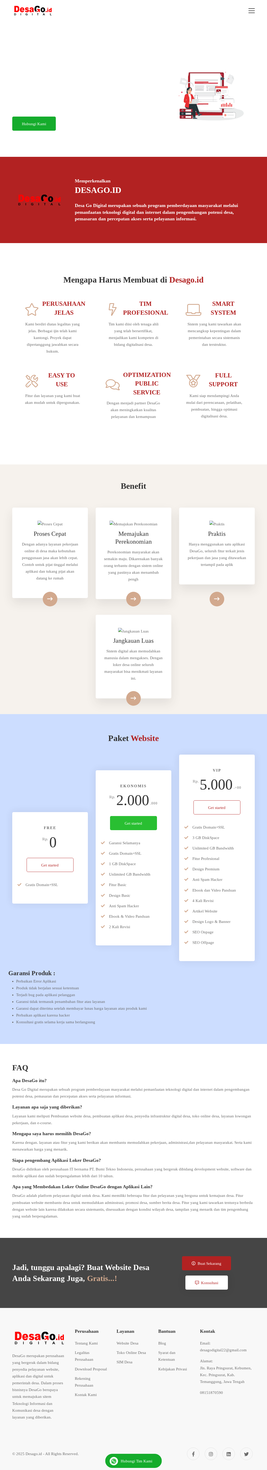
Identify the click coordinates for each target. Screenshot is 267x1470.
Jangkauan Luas (133, 640)
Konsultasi (209, 1283)
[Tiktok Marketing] (217, 599)
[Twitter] (246, 1454)
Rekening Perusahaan (84, 1381)
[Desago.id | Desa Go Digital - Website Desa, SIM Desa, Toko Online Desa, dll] (33, 11)
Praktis (217, 533)
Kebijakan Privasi (172, 1369)
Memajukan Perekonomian (133, 537)
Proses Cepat (50, 533)
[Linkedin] (228, 1454)
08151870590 (211, 1393)
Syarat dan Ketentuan (166, 1356)
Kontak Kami (86, 1395)
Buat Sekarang (209, 1263)
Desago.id (34, 1454)
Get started (50, 865)
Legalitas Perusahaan (84, 1356)
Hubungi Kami (34, 124)
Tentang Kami (86, 1343)
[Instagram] (211, 1454)
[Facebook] (193, 1454)
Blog (162, 1343)
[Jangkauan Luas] (133, 698)
